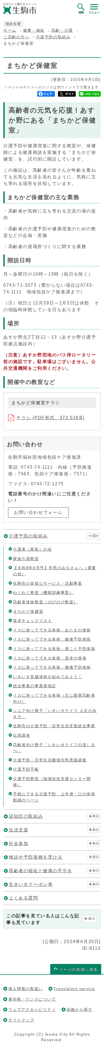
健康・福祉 (34, 30)
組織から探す (80, 1009)
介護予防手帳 (26, 769)
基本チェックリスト (32, 620)
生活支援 (18, 830)
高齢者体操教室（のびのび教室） (45, 602)
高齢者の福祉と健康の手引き (40, 870)
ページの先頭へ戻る (78, 970)
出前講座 (21, 735)
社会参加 (18, 843)
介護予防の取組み (53, 37)
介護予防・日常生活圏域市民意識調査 (50, 760)
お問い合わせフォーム (38, 512)
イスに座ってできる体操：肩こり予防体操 (54, 648)
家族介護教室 (26, 558)
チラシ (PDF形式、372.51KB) (50, 417)
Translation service (74, 988)
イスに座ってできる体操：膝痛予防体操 (52, 639)
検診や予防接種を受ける (36, 857)
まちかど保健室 (28, 611)
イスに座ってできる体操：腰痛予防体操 (52, 667)
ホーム (9, 30)
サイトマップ (21, 1020)
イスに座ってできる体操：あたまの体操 (52, 630)
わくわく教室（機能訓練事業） (43, 592)
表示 (95, 816)
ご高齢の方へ (16, 37)
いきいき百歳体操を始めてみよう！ (47, 676)
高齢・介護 (62, 30)
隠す (95, 536)
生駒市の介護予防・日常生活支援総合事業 (54, 726)
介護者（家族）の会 (32, 549)
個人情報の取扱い (25, 988)
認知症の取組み (26, 816)
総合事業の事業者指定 (34, 686)
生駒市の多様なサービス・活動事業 (47, 583)
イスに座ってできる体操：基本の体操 (50, 658)
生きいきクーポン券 (31, 884)
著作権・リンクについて (32, 999)
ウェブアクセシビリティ (32, 1009)
